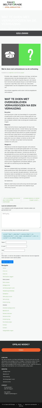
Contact (5, 324)
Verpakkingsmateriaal (8, 290)
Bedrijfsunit (6, 310)
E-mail (4, 246)
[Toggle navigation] (38, 3)
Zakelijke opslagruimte (9, 307)
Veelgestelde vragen (8, 330)
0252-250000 (22, 33)
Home (4, 28)
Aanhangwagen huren (9, 288)
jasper (22, 72)
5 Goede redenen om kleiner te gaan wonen (31, 199)
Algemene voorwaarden (31, 404)
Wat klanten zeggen (8, 276)
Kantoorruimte (6, 316)
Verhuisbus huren (7, 296)
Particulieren (6, 282)
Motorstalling (6, 376)
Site (3, 250)
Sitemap (21, 406)
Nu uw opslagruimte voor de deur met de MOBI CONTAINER (11, 200)
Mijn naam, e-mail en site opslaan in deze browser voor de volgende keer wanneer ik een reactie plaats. (20, 256)
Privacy (20, 404)
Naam (4, 242)
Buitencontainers (7, 313)
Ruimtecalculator (7, 322)
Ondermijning (6, 302)
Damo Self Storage (10, 404)
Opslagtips (5, 293)
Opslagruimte (6, 285)
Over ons (5, 271)
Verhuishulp (6, 299)
